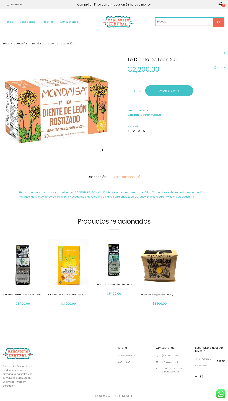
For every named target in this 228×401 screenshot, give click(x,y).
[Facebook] (196, 376)
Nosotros (48, 22)
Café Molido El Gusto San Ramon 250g (115, 284)
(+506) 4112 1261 (170, 355)
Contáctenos (69, 22)
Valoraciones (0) (126, 177)
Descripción (97, 177)
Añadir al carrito (169, 90)
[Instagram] (201, 376)
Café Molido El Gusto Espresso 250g (22, 294)
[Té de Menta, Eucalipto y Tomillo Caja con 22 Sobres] (223, 53)
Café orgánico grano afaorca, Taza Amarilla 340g (167, 294)
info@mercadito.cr (172, 362)
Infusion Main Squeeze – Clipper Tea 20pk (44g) (74, 294)
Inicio (10, 22)
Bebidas (37, 43)
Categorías (27, 22)
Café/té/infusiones (151, 114)
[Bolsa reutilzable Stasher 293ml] (218, 53)
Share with (133, 126)
